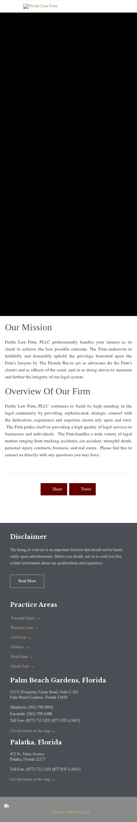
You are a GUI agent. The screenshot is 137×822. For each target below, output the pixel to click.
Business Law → (24, 627)
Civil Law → (21, 637)
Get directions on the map (30, 730)
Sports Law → (22, 666)
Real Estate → (22, 656)
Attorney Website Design (70, 812)
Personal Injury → (25, 618)
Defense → (20, 647)
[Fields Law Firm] (73, 6)
